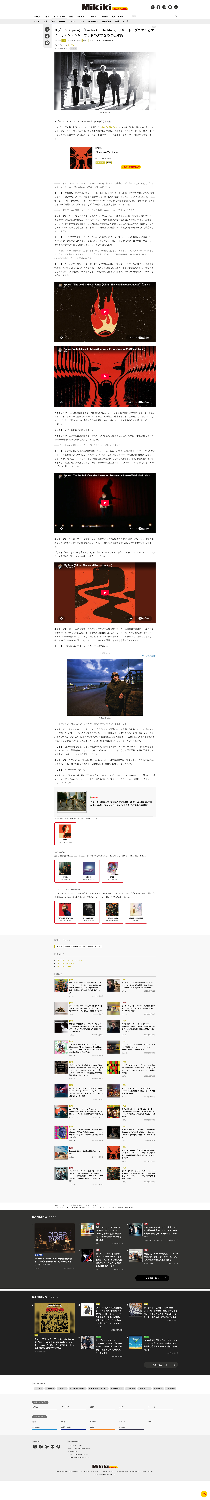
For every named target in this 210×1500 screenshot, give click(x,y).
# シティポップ (144, 1389)
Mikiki (56, 1205)
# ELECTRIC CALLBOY (98, 1389)
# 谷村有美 (170, 1389)
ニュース (92, 16)
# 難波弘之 (62, 1389)
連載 (71, 16)
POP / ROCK (100, 163)
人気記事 (104, 16)
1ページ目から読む (149, 656)
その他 (126, 21)
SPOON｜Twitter (64, 966)
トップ (37, 16)
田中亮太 (71, 45)
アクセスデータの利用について (79, 1457)
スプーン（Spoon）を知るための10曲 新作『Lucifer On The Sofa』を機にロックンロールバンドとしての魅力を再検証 (121, 803)
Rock (109, 163)
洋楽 (53, 21)
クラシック (93, 21)
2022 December (108, 40)
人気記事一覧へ (152, 1278)
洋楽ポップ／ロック (74, 40)
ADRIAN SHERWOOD (75, 947)
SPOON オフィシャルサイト (69, 960)
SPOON (58, 947)
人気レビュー (117, 16)
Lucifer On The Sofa (108, 127)
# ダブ (73, 49)
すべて (37, 21)
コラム (47, 16)
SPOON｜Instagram (65, 963)
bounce (97, 40)
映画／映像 (106, 21)
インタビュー (59, 16)
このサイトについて (75, 1445)
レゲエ (85, 40)
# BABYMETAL (117, 1389)
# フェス (38, 1389)
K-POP (62, 21)
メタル (72, 21)
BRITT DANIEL (94, 947)
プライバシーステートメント (78, 1454)
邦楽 (45, 21)
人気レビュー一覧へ (161, 1364)
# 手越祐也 (158, 1389)
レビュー (81, 16)
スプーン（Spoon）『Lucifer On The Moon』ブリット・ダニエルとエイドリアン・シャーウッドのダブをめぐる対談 (95, 1207)
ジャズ (81, 21)
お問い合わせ (73, 1451)
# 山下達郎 (131, 1389)
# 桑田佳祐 (50, 1389)
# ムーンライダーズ (77, 1389)
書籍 (117, 21)
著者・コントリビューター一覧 (79, 1448)
